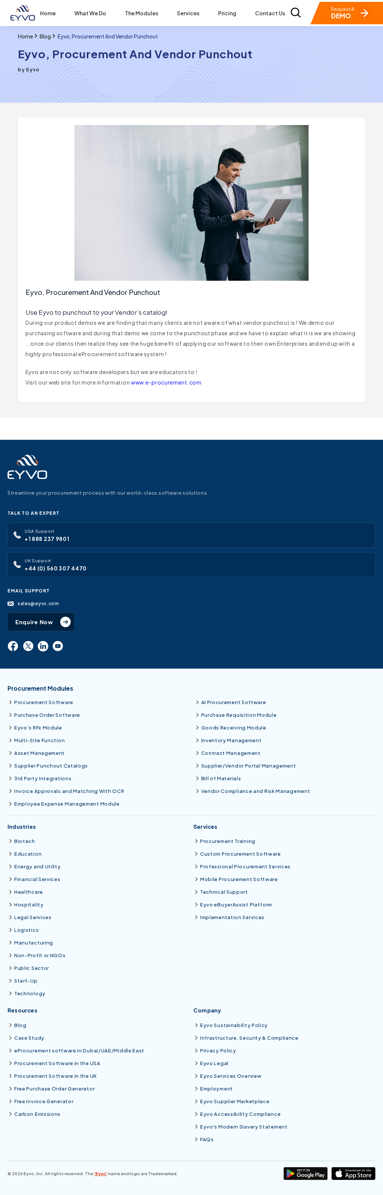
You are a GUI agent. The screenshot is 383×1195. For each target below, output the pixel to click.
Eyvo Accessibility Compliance (240, 1114)
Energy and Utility (37, 866)
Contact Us (270, 13)
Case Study (29, 1038)
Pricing (227, 13)
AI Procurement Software (233, 702)
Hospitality (29, 905)
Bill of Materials (221, 778)
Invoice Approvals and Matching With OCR (69, 791)
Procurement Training (227, 841)
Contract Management (231, 753)
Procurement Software (43, 702)
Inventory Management (231, 740)
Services (188, 13)
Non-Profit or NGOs (40, 955)
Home (48, 13)
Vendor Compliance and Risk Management (255, 791)
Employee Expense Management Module (67, 804)
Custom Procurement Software (240, 854)
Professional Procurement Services (245, 866)
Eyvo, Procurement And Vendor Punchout (108, 36)
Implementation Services (232, 917)
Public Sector (31, 968)
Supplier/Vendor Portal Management (248, 766)
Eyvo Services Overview (230, 1076)
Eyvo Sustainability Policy (234, 1025)
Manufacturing (33, 943)
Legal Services (33, 917)
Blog (45, 36)
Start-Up (26, 981)
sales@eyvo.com (38, 603)
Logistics (26, 930)
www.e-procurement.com (166, 382)
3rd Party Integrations (42, 778)
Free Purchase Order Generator (54, 1089)
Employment (216, 1089)
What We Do (90, 13)
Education (28, 854)
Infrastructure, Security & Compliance (249, 1038)
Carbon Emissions (37, 1114)
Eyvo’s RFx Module (38, 728)
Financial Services (37, 879)
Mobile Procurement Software (239, 879)
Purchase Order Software (47, 715)
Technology (30, 993)
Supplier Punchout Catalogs (51, 766)
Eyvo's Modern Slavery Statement (244, 1127)
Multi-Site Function (39, 740)
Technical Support (224, 892)
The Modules (141, 13)
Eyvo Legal (214, 1063)
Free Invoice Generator (43, 1101)
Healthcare (28, 892)
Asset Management (39, 753)
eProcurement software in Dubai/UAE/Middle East (79, 1051)
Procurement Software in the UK (55, 1076)
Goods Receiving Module (233, 728)
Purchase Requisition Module (239, 715)
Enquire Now (34, 622)
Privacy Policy (218, 1051)
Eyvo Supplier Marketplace (235, 1101)
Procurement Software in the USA (57, 1063)
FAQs (207, 1139)
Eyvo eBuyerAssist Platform (236, 905)
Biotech (24, 841)
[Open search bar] (295, 13)
